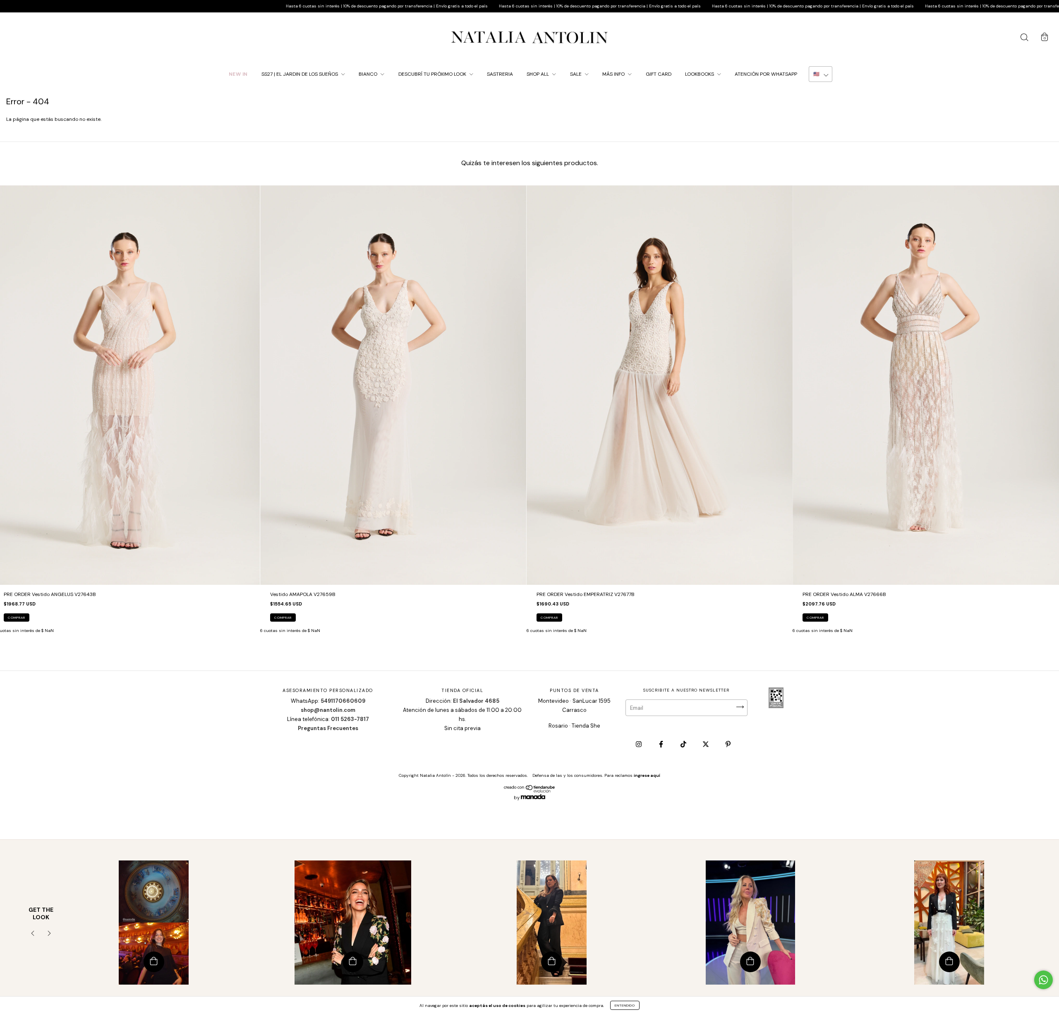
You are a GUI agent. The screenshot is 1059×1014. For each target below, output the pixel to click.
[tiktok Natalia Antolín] (684, 744)
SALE (576, 74)
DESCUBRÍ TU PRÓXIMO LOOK (432, 74)
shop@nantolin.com (328, 710)
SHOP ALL (538, 74)
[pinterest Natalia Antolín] (728, 744)
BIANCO (369, 74)
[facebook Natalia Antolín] (662, 744)
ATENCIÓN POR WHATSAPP (766, 74)
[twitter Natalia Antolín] (706, 744)
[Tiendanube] (530, 791)
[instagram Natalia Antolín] (639, 744)
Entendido (625, 1005)
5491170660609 (343, 700)
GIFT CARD (658, 74)
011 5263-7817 (350, 719)
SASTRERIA (500, 74)
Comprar (16, 617)
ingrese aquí (647, 775)
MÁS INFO (614, 74)
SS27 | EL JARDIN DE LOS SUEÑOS (300, 74)
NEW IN (238, 74)
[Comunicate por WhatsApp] (1043, 980)
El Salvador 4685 (476, 700)
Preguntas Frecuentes (328, 728)
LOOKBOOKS (700, 74)
